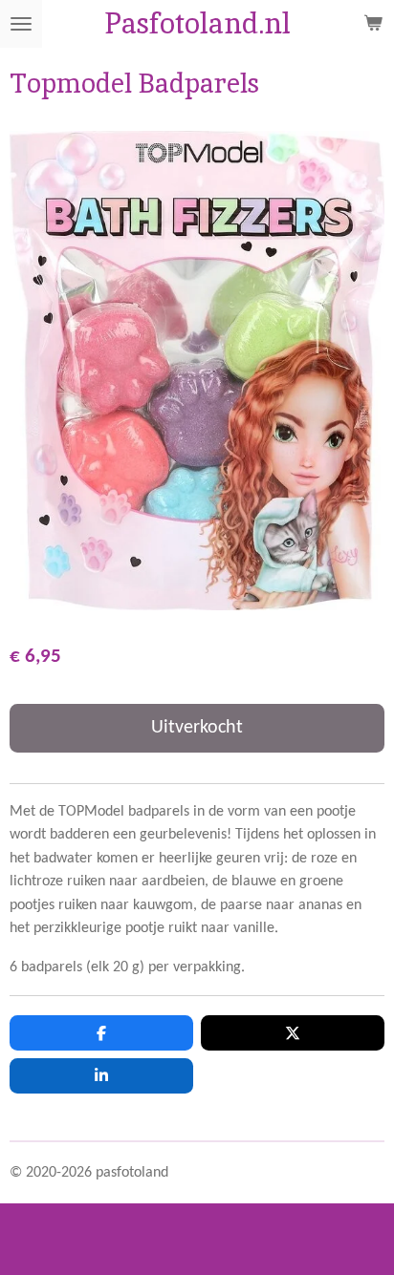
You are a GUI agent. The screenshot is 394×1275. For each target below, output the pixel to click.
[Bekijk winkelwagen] (373, 24)
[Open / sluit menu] (21, 24)
